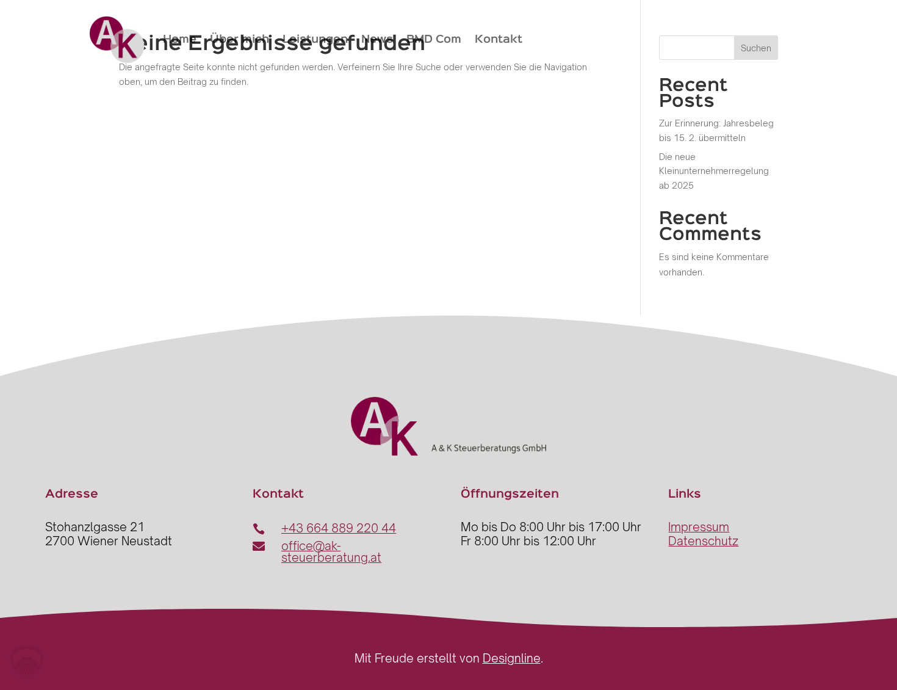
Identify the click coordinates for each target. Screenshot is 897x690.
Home (179, 40)
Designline (512, 658)
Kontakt (498, 40)
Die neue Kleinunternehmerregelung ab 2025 (714, 171)
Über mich (239, 40)
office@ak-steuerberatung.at (331, 552)
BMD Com (433, 40)
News (377, 40)
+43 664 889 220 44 (338, 528)
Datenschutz (703, 541)
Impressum (698, 527)
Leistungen (315, 40)
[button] (27, 663)
